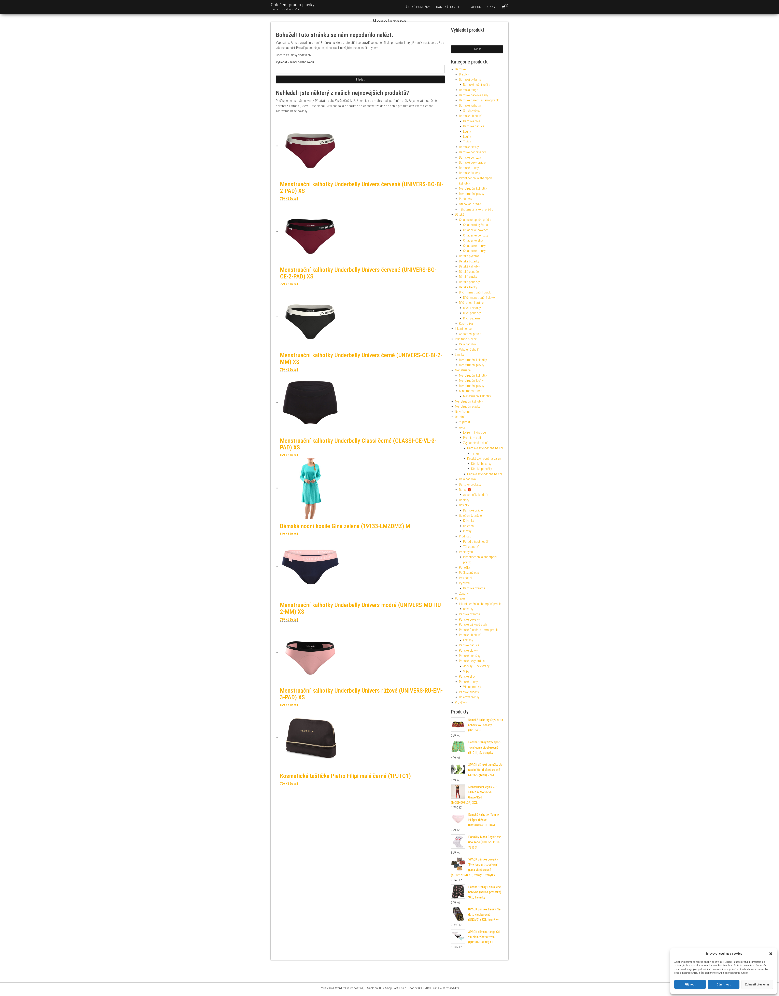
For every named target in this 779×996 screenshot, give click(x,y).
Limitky (459, 355)
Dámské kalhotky (470, 105)
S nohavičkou (472, 111)
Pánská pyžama (469, 614)
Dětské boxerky (469, 261)
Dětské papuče (469, 272)
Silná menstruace (470, 391)
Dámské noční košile (476, 85)
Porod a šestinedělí (475, 542)
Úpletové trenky (469, 697)
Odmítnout (724, 984)
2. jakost (464, 422)
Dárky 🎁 (465, 490)
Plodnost (465, 536)
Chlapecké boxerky (475, 230)
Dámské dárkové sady (473, 95)
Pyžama (464, 583)
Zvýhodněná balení (475, 443)
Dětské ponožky (469, 282)
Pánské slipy (467, 676)
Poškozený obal (469, 573)
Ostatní (459, 417)
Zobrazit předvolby (757, 984)
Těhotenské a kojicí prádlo (476, 209)
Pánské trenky (468, 682)
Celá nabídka (467, 344)
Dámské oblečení (470, 116)
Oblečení (468, 526)
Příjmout (690, 984)
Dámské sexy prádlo (472, 162)
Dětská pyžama (469, 256)
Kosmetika (466, 324)
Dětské (459, 214)
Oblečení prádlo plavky (292, 4)
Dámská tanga (447, 7)
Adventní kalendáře (475, 495)
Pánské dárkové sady (473, 624)
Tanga (475, 453)
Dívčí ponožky (472, 313)
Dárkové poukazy (470, 484)
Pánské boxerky (469, 619)
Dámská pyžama (470, 80)
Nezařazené (462, 412)
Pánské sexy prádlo (472, 661)
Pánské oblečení (470, 635)
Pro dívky (461, 702)
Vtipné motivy (472, 687)
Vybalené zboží (469, 349)
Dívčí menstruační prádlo (475, 292)
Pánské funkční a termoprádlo (478, 630)
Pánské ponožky (417, 7)
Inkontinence (463, 329)
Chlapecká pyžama (475, 225)
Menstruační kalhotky (473, 188)
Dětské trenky (468, 287)
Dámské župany (469, 173)
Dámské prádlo (473, 510)
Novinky (464, 505)
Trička (467, 142)
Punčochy (465, 199)
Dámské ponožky (470, 157)
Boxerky (468, 609)
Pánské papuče (469, 645)
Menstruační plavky (471, 194)
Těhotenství (471, 547)
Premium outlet (473, 438)
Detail (294, 199)
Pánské (460, 599)
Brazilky (464, 74)
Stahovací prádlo (470, 204)
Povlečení (465, 578)
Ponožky (464, 567)
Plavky (467, 531)
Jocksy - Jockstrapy (476, 666)
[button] (771, 954)
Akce (462, 427)
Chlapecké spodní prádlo (475, 220)
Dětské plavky (468, 277)
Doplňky (464, 500)
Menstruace (463, 370)
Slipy (466, 671)
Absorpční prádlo (470, 334)
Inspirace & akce (466, 339)
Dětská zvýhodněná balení (484, 458)
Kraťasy (468, 640)
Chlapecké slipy (473, 240)
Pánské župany (469, 692)
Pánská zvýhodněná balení (484, 474)
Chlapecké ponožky (475, 235)
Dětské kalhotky (469, 266)
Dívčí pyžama (471, 318)
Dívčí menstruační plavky (479, 298)
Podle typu (466, 552)
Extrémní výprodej (474, 432)
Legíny (467, 131)
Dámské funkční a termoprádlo (479, 100)
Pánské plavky (468, 650)
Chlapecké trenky (481, 7)
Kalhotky (468, 521)
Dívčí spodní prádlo (471, 303)
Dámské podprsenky (472, 152)
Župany (464, 593)
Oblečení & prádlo (470, 516)
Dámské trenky (469, 168)
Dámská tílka (471, 121)
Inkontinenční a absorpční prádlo (480, 604)
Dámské (460, 69)
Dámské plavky (469, 147)
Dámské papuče (473, 126)
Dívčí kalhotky (472, 308)
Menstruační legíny (471, 380)
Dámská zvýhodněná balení (485, 448)
